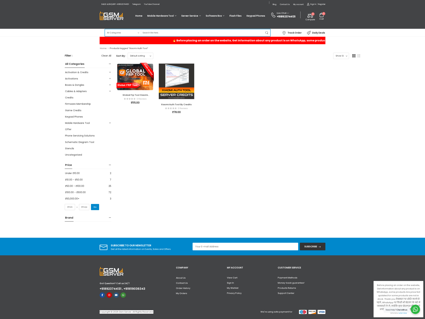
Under (72, 173)
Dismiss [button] (403, 312)
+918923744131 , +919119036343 (122, 289)
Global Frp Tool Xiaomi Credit (135, 96)
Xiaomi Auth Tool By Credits (176, 104)
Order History (183, 288)
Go (95, 207)
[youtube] (116, 295)
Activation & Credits (76, 72)
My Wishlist (232, 288)
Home (138, 15)
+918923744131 (286, 16)
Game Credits (73, 110)
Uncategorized (73, 154)
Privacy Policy (234, 293)
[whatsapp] (123, 295)
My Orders (181, 293)
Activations (71, 78)
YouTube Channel (151, 4)
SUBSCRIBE (310, 246)
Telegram (136, 4)
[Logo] (112, 16)
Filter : (68, 56)
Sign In (230, 282)
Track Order (294, 32)
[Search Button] (267, 32)
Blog (274, 4)
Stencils (69, 148)
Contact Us (285, 4)
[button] (353, 55)
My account (298, 4)
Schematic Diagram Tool (79, 142)
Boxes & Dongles (74, 84)
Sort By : (121, 56)
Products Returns (287, 288)
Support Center (286, 293)
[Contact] (274, 14)
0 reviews (142, 99)
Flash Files (235, 15)
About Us (181, 277)
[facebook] (102, 295)
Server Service (189, 15)
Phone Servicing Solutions (80, 135)
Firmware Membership (78, 103)
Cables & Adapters (76, 91)
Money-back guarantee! (291, 282)
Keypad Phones (256, 15)
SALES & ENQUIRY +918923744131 (115, 4)
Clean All (106, 55)
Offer (68, 129)
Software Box (214, 15)
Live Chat (281, 13)
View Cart (232, 277)
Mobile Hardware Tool (160, 15)
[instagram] (109, 295)
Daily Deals (318, 32)
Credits (69, 97)
